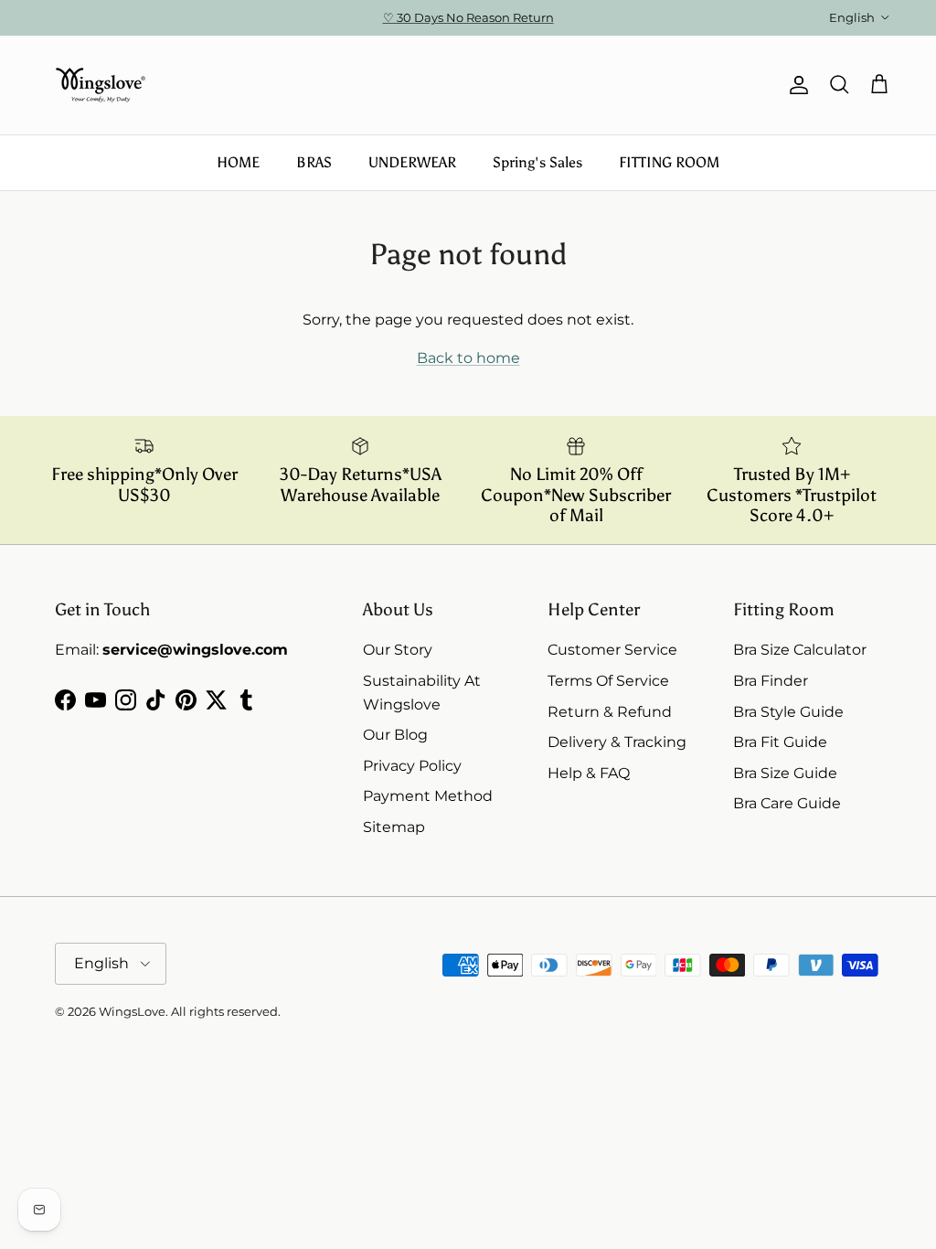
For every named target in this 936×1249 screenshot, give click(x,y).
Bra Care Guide (787, 803)
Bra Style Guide (788, 712)
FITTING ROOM (669, 162)
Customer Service (612, 649)
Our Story (397, 649)
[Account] (795, 85)
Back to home (468, 358)
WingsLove (132, 1011)
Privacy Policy (412, 765)
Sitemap (394, 827)
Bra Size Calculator (800, 649)
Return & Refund (610, 712)
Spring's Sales (537, 162)
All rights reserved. (226, 1011)
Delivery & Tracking (617, 742)
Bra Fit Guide (780, 742)
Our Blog (395, 734)
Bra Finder (770, 680)
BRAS (314, 162)
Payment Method (428, 796)
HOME (238, 162)
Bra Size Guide (785, 773)
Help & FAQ (589, 773)
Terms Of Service (608, 680)
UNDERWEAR (412, 162)
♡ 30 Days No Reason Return (468, 17)
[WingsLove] (100, 85)
